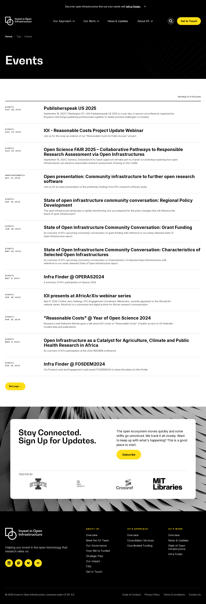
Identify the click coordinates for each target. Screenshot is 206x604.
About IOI (143, 21)
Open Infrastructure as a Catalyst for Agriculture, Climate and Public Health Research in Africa (116, 343)
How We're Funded (98, 550)
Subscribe (128, 454)
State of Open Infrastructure (176, 547)
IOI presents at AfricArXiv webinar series (87, 295)
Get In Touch (189, 21)
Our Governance (96, 545)
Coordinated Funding (139, 545)
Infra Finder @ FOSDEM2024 (74, 364)
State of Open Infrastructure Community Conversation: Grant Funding (118, 227)
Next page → (15, 386)
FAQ (88, 566)
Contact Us (195, 594)
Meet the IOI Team (97, 540)
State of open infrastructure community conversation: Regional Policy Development (118, 203)
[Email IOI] (38, 563)
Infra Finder (175, 554)
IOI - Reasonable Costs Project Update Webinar (94, 130)
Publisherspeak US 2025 (70, 108)
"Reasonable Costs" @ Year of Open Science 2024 (97, 318)
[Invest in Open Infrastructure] (33, 534)
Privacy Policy (152, 594)
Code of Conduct (131, 594)
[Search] (170, 21)
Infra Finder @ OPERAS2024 (74, 276)
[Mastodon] (19, 563)
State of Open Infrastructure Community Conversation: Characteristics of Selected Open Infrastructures (122, 252)
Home (8, 36)
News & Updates (118, 21)
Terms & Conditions (174, 594)
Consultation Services (140, 540)
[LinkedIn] (9, 563)
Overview (92, 535)
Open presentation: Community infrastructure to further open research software (119, 179)
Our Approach (62, 21)
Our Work (90, 21)
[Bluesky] (28, 563)
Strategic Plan (94, 556)
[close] (145, 6)
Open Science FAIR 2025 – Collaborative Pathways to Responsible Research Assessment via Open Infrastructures (113, 152)
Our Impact (93, 561)
